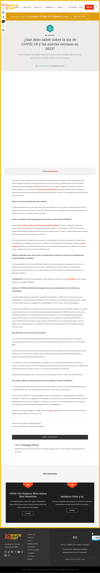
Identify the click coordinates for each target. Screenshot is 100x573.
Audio (17, 7)
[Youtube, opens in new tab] (12, 551)
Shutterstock (53, 171)
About (60, 7)
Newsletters (33, 544)
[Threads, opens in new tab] (22, 551)
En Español (73, 7)
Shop (81, 7)
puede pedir (71, 279)
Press (30, 559)
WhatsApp (3, 26)
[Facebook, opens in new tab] (15, 551)
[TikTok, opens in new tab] (8, 551)
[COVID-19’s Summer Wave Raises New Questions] (28, 503)
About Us (31, 534)
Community (49, 7)
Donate (89, 7)
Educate (37, 7)
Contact (31, 556)
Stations (31, 547)
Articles (27, 7)
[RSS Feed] (8, 555)
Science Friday (10, 6)
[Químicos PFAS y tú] (72, 503)
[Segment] (28, 485)
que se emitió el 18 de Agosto (46, 189)
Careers (31, 553)
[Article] (50, 28)
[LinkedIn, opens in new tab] (5, 555)
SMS (3, 21)
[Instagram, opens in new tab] (5, 551)
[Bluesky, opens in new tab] (18, 551)
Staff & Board (33, 550)
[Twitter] (3, 17)
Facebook (3, 8)
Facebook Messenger (3, 12)
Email (3, 30)
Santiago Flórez (43, 66)
